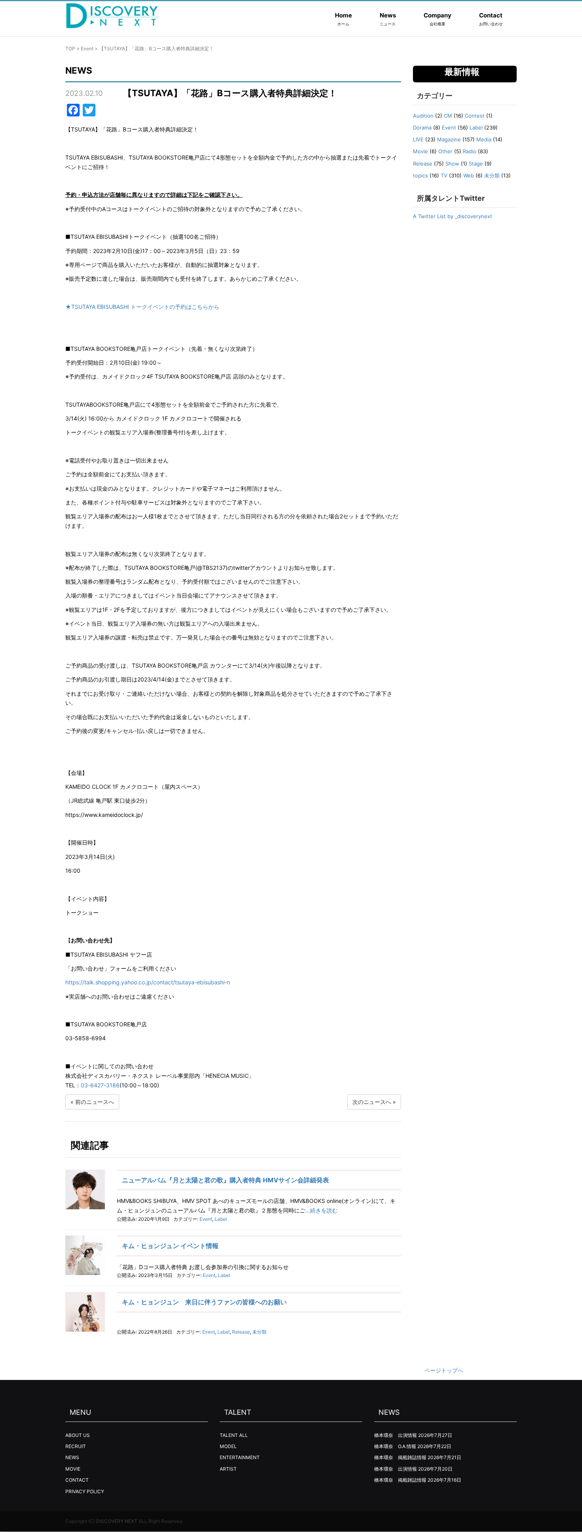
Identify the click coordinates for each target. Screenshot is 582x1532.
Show (452, 163)
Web (468, 175)
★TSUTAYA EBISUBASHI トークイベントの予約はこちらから (142, 306)
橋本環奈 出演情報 (395, 1435)
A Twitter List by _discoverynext (452, 216)
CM (448, 115)
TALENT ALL (234, 1435)
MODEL (228, 1446)
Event (87, 48)
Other (445, 151)
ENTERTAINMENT (240, 1457)
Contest (475, 115)
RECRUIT (75, 1446)
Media (483, 139)
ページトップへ (443, 1370)
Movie (420, 151)
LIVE (418, 139)
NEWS (72, 1457)
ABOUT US (77, 1435)
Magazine (449, 139)
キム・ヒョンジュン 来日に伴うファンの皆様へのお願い (204, 1302)
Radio (469, 151)
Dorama (422, 127)
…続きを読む (321, 1210)
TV (444, 175)
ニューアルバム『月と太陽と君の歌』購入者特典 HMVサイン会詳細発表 (225, 1180)
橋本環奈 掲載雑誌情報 (400, 1457)
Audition (423, 115)
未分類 (259, 1332)
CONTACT (77, 1480)
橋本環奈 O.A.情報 (395, 1446)
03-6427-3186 (100, 1085)
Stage (476, 163)
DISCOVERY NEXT (116, 1521)
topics (420, 175)
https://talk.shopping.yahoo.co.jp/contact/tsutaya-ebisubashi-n (147, 982)
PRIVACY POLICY (84, 1491)
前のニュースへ (94, 1101)
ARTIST (228, 1469)
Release (241, 1332)
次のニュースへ (371, 1101)
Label (221, 1219)
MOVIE (72, 1469)
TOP (70, 48)
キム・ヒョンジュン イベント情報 (170, 1246)
